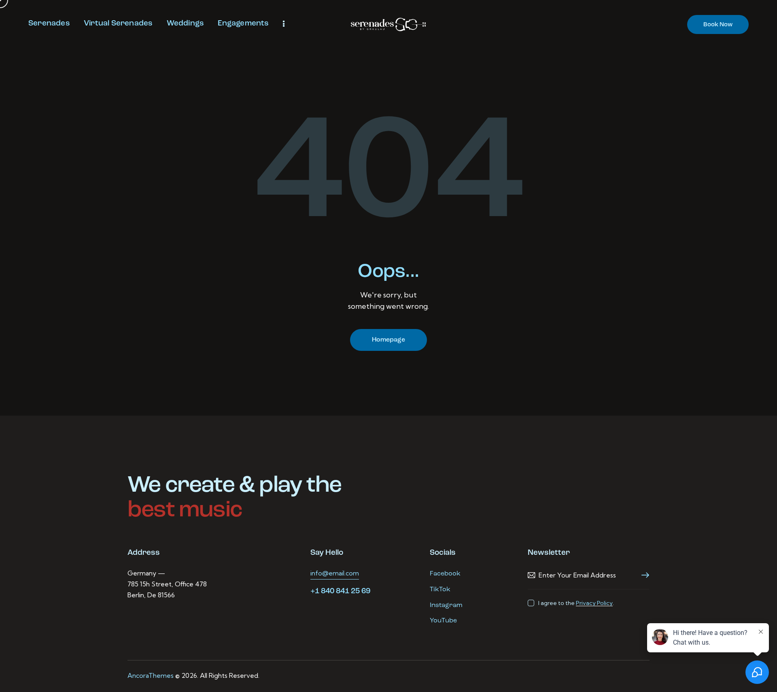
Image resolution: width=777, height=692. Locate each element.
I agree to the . (576, 603)
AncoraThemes (150, 675)
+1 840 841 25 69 (340, 591)
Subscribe (643, 575)
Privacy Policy (594, 603)
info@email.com (334, 573)
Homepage (388, 340)
